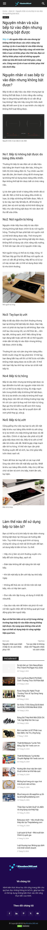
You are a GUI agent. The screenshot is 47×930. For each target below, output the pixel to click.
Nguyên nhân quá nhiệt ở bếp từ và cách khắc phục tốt (12, 647)
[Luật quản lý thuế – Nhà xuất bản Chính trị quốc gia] (9, 835)
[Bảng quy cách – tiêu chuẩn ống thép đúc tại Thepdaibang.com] (9, 823)
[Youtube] (37, 913)
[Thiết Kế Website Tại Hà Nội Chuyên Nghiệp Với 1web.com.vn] (9, 759)
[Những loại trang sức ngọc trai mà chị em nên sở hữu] (9, 784)
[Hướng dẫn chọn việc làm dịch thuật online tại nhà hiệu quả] (9, 772)
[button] (4, 3)
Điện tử (11, 11)
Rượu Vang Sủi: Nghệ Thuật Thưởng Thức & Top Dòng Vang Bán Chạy (30, 693)
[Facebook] (9, 913)
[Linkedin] (16, 913)
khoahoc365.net (32, 923)
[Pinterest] (23, 913)
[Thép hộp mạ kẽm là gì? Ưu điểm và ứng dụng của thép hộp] (9, 810)
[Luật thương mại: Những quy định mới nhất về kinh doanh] (9, 848)
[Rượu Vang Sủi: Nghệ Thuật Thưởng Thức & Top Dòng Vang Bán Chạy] (9, 694)
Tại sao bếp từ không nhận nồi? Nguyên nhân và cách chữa (34, 647)
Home (5, 11)
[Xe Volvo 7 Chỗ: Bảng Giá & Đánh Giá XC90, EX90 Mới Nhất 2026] (9, 708)
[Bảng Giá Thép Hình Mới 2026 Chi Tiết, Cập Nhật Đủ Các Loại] (9, 720)
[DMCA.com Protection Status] (23, 927)
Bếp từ (6, 39)
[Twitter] (30, 913)
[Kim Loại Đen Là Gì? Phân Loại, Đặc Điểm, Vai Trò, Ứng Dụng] (9, 733)
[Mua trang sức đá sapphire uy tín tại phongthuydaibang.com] (9, 797)
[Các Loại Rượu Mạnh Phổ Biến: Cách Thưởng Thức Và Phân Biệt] (9, 681)
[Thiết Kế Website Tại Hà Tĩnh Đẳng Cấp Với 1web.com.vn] (9, 746)
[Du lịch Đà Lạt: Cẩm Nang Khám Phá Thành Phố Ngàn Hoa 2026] (9, 668)
